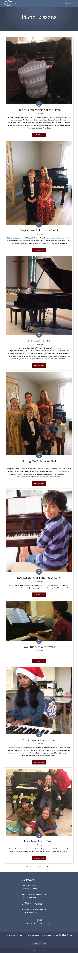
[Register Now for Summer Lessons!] (39, 544)
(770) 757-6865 (31, 897)
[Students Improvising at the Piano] (39, 88)
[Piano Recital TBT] (39, 312)
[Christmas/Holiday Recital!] (39, 716)
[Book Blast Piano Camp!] (39, 815)
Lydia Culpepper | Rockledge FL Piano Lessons (27, 3)
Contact (70, 935)
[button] (37, 920)
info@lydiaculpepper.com (36, 894)
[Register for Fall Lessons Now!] (39, 197)
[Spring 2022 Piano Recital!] (39, 429)
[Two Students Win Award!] (39, 633)
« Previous (29, 866)
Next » (49, 866)
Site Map (62, 935)
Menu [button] (68, 3)
